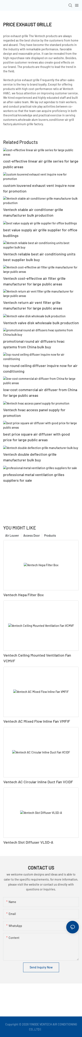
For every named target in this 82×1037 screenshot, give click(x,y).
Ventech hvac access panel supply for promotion (34, 412)
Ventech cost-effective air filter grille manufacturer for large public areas (34, 281)
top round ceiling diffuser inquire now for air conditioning (40, 368)
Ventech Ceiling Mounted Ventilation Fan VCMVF (37, 658)
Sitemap (47, 1029)
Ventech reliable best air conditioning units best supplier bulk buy (39, 257)
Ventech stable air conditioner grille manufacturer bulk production (33, 212)
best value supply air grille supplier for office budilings (40, 233)
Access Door (31, 535)
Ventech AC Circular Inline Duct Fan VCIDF (38, 781)
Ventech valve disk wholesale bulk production (41, 322)
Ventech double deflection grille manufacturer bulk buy (30, 457)
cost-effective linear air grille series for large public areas (40, 164)
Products (50, 535)
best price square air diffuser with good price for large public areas (36, 437)
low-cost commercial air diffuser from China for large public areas (40, 392)
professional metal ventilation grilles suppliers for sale (33, 477)
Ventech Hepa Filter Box (23, 594)
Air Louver (12, 535)
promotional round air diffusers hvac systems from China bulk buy (34, 344)
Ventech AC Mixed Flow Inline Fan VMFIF (36, 721)
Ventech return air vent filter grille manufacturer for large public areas (32, 305)
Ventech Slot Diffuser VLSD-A (28, 842)
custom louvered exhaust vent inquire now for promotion (39, 188)
